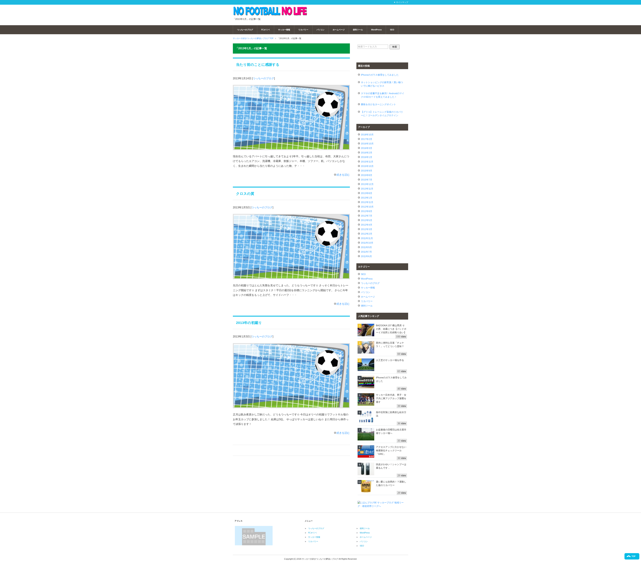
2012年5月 (366, 220)
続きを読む (343, 174)
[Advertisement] (367, 11)
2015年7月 (366, 179)
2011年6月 (366, 256)
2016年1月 (366, 157)
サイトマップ (402, 2)
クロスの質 (245, 194)
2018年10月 (367, 134)
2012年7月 (366, 215)
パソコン (320, 30)
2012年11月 (367, 202)
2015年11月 (367, 161)
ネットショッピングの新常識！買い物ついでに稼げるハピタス (382, 84)
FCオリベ (265, 30)
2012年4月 (366, 224)
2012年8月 (366, 211)
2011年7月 (366, 251)
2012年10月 (367, 206)
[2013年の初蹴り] (291, 405)
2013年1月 (366, 197)
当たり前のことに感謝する (257, 64)
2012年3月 (366, 229)
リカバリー (303, 30)
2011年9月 (366, 247)
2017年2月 (366, 139)
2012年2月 (366, 233)
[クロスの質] (291, 276)
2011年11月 (367, 238)
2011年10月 (367, 242)
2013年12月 (367, 184)
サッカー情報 (284, 30)
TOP (633, 556)
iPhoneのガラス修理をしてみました (380, 74)
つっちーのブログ (245, 30)
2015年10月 (367, 166)
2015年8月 (366, 175)
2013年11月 (367, 188)
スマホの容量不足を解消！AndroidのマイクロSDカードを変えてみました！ (382, 95)
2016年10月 (367, 143)
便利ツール (358, 30)
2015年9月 (366, 170)
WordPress (376, 30)
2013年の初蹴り (249, 323)
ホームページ (339, 30)
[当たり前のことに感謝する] (291, 147)
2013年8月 (366, 193)
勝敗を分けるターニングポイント (378, 104)
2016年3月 (366, 148)
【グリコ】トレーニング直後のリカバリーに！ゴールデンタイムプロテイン (382, 114)
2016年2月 (366, 152)
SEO (392, 30)
